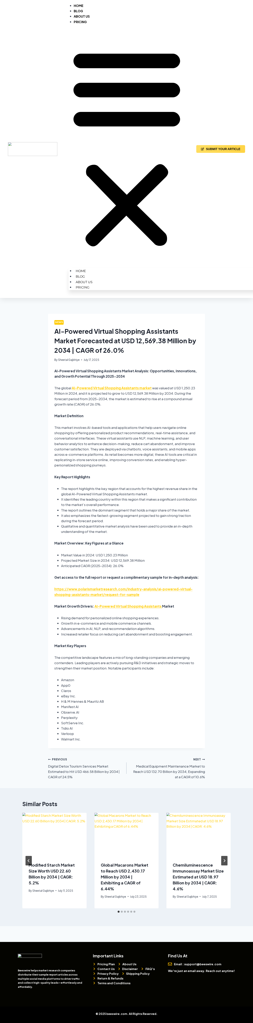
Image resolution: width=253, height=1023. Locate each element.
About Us (82, 16)
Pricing (80, 22)
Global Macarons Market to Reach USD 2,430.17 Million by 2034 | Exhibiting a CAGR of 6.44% (124, 876)
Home (78, 6)
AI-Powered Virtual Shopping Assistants (128, 606)
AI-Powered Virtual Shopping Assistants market (112, 388)
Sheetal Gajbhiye (69, 359)
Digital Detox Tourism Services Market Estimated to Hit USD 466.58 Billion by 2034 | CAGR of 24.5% (84, 768)
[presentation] (54, 834)
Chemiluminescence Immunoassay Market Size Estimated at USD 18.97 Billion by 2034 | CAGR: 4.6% (198, 876)
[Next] (224, 860)
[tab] (119, 912)
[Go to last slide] (28, 860)
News (59, 322)
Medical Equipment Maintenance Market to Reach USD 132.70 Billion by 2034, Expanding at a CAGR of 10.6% (169, 768)
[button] (127, 147)
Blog (78, 11)
